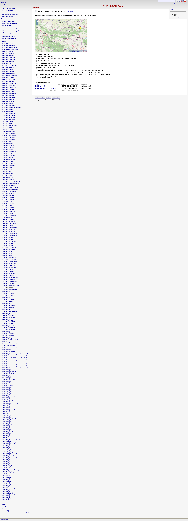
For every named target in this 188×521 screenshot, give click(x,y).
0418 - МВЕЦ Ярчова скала (10, 414)
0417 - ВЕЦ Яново (7, 412)
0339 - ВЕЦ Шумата (8, 334)
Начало (3, 2)
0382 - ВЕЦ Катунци (8, 384)
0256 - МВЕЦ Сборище (9, 260)
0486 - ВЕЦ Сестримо (8, 468)
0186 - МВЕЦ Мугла (8, 201)
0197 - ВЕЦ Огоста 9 (8, 207)
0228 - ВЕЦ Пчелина (8, 238)
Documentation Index (8, 509)
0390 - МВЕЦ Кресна (8, 394)
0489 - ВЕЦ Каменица (8, 474)
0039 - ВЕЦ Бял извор (8, 79)
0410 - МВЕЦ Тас (7, 406)
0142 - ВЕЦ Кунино (7, 153)
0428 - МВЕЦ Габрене (8, 420)
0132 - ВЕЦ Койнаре (8, 147)
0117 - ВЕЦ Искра (7, 127)
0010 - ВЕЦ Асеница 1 (8, 51)
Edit (168, 3)
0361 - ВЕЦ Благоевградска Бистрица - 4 (14, 360)
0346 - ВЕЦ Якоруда (8, 336)
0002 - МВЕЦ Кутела (8, 43)
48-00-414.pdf (40, 86)
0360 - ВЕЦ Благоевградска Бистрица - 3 (14, 358)
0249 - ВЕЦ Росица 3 (8, 256)
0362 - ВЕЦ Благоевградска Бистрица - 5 (14, 362)
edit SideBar (27, 512)
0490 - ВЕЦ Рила (7, 476)
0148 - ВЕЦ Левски (7, 157)
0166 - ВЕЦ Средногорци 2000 (11, 181)
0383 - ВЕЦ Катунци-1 (8, 386)
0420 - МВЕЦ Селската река (10, 416)
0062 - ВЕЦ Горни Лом (8, 85)
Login (184, 3)
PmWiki (3, 505)
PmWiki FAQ (5, 511)
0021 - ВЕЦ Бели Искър (9, 65)
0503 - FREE (5, 500)
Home (172, 10)
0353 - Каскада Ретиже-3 (9, 348)
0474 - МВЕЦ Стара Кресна (10, 452)
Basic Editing (5, 507)
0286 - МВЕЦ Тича (113, 6)
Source (48, 97)
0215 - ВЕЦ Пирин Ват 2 (9, 229)
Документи (5, 19)
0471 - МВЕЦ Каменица (9, 450)
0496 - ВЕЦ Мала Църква (9, 488)
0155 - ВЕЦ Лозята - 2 (8, 171)
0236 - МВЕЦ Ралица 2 (9, 248)
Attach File (179, 3)
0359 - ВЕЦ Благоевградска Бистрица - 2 (14, 356)
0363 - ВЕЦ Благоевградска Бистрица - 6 (14, 364)
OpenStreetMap (75, 51)
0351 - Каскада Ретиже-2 (9, 344)
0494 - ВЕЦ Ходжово (8, 484)
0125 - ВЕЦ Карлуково (8, 137)
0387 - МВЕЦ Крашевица (9, 392)
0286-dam (36, 7)
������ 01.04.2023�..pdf (46, 88)
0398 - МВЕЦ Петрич (8, 400)
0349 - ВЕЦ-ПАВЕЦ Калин (10, 340)
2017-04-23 (177, 17)
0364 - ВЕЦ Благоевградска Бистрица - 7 (14, 366)
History (173, 3)
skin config (4, 520)
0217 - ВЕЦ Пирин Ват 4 (9, 232)
